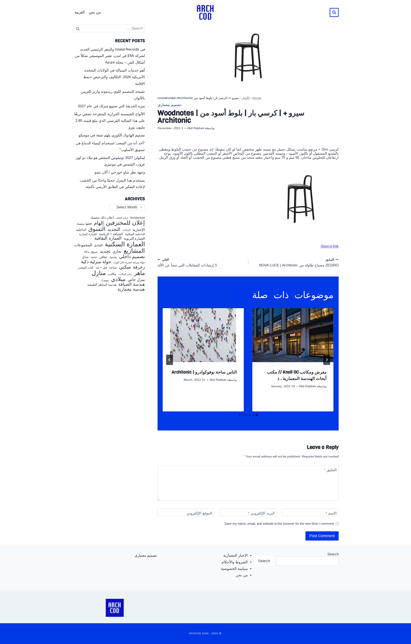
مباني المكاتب (125, 274)
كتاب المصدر (86, 267)
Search (333, 554)
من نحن (95, 12)
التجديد (113, 229)
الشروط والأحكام (235, 562)
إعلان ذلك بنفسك (102, 217)
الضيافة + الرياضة (111, 234)
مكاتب (112, 274)
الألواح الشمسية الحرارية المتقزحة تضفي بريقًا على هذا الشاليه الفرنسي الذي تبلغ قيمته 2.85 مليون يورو (109, 120)
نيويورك (105, 280)
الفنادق (98, 245)
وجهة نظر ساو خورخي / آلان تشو (120, 172)
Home (256, 98)
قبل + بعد (101, 267)
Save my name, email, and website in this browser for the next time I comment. (278, 523)
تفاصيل (113, 257)
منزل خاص (136, 280)
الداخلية (81, 230)
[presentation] (293, 335)
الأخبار (245, 98)
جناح (85, 257)
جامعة (94, 257)
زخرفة (139, 267)
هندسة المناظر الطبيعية (101, 284)
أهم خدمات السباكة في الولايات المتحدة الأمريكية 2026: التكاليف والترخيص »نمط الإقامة (114, 76)
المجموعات (83, 245)
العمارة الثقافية (108, 238)
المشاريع (134, 251)
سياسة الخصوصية (234, 569)
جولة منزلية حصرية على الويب (129, 262)
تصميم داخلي (132, 256)
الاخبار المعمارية (235, 555)
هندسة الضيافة (131, 284)
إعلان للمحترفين (125, 223)
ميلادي (118, 279)
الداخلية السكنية (135, 234)
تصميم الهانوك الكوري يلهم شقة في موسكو (112, 135)
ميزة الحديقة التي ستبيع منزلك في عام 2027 (111, 106)
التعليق (330, 470)
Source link (330, 246)
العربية (80, 12)
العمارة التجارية (88, 234)
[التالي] (169, 360)
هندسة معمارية (131, 289)
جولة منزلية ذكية (96, 261)
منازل (99, 273)
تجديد (105, 251)
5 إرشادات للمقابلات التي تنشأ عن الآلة (187, 262)
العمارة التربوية (134, 238)
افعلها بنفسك (84, 223)
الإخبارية (139, 230)
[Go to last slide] (326, 360)
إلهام (99, 223)
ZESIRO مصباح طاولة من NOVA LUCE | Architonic (299, 262)
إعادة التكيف (122, 218)
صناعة (113, 267)
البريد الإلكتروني (261, 513)
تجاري (117, 252)
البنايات (126, 230)
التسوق (96, 229)
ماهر (139, 273)
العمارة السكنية (125, 244)
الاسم (331, 513)
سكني (125, 267)
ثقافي (103, 257)
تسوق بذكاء (91, 252)
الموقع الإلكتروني (199, 513)
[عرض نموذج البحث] (334, 12)
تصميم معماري (169, 105)
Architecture (137, 217)
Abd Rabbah (195, 128)
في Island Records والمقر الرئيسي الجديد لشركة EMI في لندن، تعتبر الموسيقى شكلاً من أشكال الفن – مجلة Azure (110, 55)
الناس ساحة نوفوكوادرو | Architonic (204, 372)
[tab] (257, 415)
